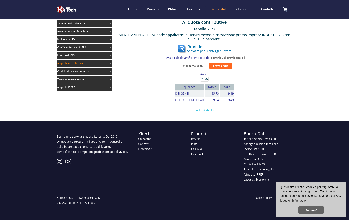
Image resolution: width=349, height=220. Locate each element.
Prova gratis (220, 66)
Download (193, 9)
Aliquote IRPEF (253, 174)
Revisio (153, 9)
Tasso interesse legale (259, 169)
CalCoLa (196, 149)
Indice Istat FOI (254, 149)
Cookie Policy (264, 197)
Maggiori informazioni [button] (294, 200)
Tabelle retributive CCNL (260, 139)
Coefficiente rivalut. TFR (260, 154)
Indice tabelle (204, 110)
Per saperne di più (192, 66)
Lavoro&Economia (256, 180)
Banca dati (219, 9)
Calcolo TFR (199, 154)
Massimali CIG (253, 159)
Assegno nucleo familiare (261, 144)
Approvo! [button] (311, 210)
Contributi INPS (254, 164)
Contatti (267, 9)
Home (132, 9)
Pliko (172, 9)
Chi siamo (244, 9)
